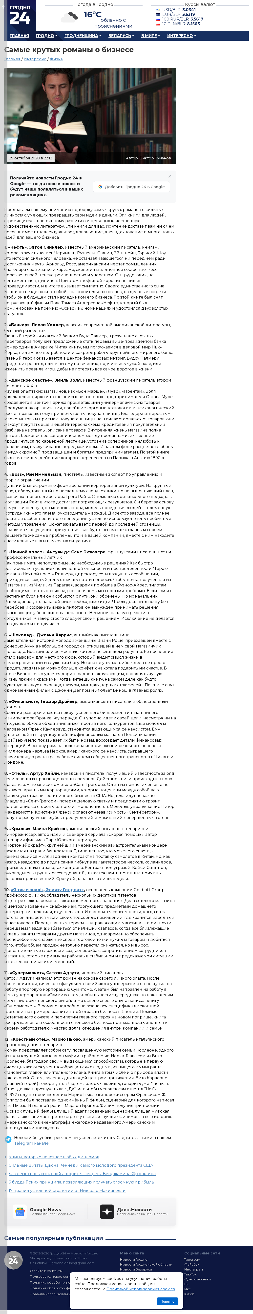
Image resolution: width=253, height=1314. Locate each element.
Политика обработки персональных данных (67, 1282)
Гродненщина (81, 35)
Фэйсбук (191, 1264)
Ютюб (189, 1294)
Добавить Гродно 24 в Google (135, 186)
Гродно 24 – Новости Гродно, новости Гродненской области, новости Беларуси (20, 15)
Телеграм (192, 1259)
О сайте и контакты (46, 1271)
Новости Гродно (134, 1259)
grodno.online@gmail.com (73, 1263)
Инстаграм (193, 1269)
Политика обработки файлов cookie (60, 1288)
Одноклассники (197, 1279)
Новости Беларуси (136, 1269)
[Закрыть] (170, 176)
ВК (186, 1284)
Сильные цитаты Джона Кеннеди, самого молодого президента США (81, 1165)
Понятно (167, 1301)
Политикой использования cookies (140, 1289)
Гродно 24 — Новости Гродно (13, 1260)
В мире (149, 35)
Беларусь (119, 35)
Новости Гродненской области (146, 1264)
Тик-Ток (190, 1274)
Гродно (45, 35)
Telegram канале (31, 1143)
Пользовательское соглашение (57, 1276)
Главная (19, 35)
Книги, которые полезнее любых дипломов (54, 1157)
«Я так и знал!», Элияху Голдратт (47, 889)
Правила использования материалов (61, 1294)
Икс (187, 1289)
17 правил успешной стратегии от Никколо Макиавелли (67, 1190)
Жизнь (56, 59)
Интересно (180, 35)
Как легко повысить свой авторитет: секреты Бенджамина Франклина (82, 1173)
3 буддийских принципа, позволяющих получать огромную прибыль (81, 1182)
